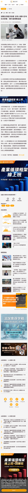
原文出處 (21, 155)
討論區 (12, 12)
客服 (9, 12)
